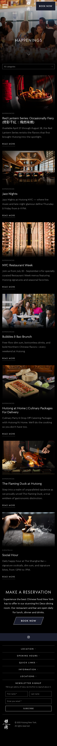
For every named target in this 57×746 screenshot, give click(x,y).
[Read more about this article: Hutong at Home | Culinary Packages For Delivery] (28, 382)
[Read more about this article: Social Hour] (28, 529)
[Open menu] (6, 5)
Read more (8, 144)
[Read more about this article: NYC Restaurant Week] (28, 239)
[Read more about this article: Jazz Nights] (28, 168)
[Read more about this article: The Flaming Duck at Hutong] (28, 458)
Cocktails (7, 550)
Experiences (8, 113)
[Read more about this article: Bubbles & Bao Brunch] (28, 311)
